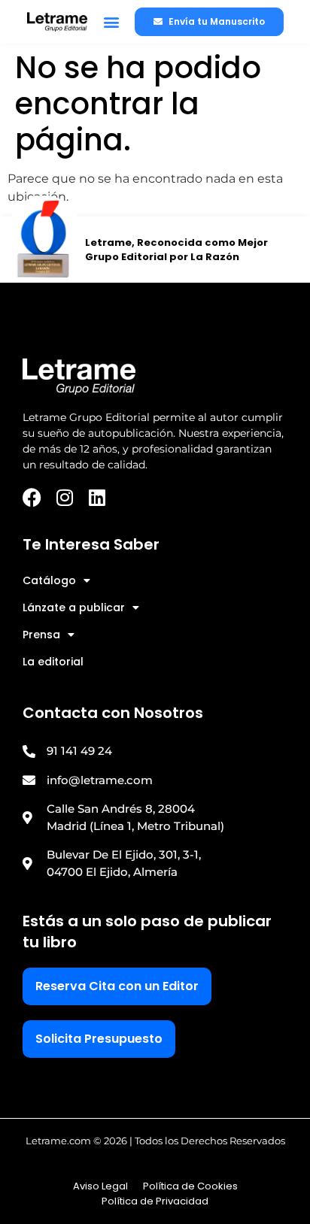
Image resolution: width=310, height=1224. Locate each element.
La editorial (53, 661)
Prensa (41, 634)
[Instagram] (64, 497)
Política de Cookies (190, 1186)
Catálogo (49, 580)
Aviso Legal (100, 1186)
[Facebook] (32, 497)
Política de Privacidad (155, 1201)
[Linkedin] (96, 497)
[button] (111, 22)
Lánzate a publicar (74, 607)
